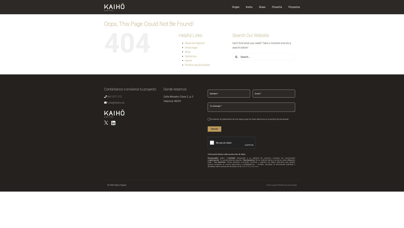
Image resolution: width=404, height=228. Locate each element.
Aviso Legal (271, 185)
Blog (187, 51)
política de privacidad (250, 166)
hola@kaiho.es (115, 102)
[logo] (106, 121)
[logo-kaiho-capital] (114, 4)
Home (188, 60)
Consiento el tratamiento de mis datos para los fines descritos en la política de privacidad (249, 119)
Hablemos (191, 56)
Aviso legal (191, 47)
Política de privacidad (197, 64)
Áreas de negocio (195, 43)
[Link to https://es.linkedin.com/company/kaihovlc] (113, 123)
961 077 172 (114, 96)
